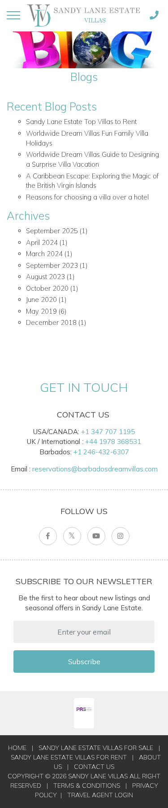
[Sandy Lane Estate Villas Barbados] (83, 15)
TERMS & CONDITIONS (86, 785)
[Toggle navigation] (13, 15)
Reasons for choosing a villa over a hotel (87, 197)
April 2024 (42, 242)
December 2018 (51, 322)
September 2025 (52, 230)
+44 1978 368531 (113, 441)
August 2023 (45, 276)
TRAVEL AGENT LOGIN (100, 795)
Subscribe (84, 661)
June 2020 (41, 299)
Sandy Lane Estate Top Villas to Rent (81, 121)
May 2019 (41, 311)
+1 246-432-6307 (101, 452)
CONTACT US (94, 767)
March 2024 (44, 253)
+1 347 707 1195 (108, 431)
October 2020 (47, 288)
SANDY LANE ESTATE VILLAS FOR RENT (69, 757)
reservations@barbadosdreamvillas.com (95, 469)
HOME (17, 748)
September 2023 (52, 265)
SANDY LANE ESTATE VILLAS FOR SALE (96, 748)
